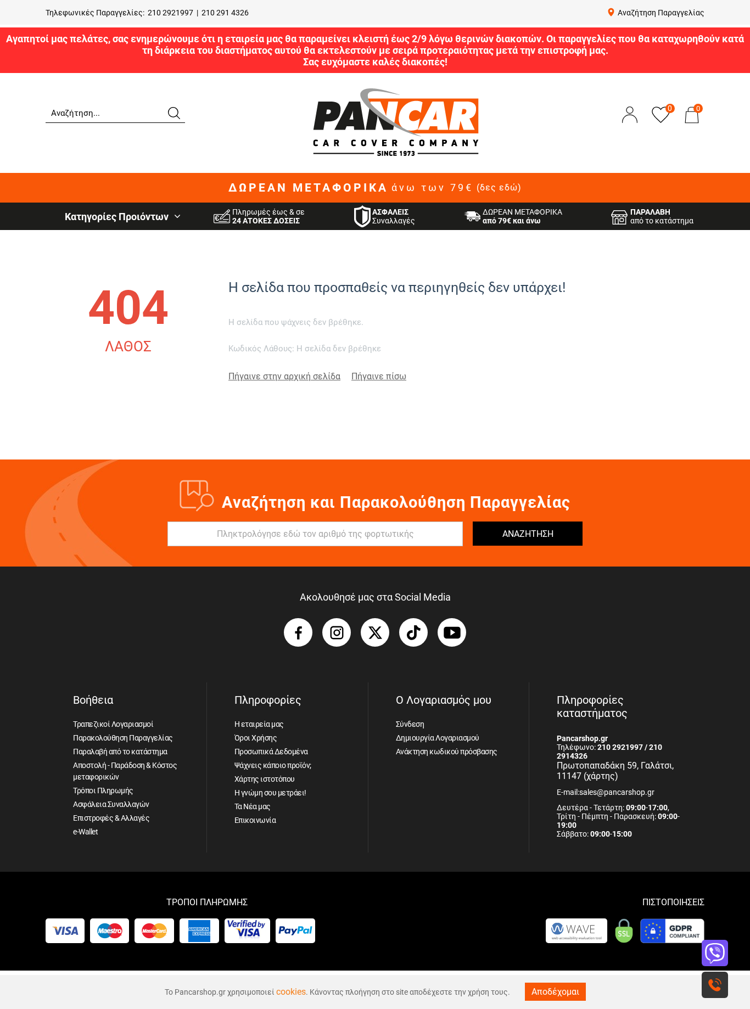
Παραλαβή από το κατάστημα (120, 751)
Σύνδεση (410, 724)
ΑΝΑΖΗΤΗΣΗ (527, 534)
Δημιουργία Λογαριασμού (437, 737)
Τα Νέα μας (252, 806)
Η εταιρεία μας (259, 724)
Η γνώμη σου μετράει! (270, 792)
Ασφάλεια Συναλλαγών (111, 804)
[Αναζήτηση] (173, 112)
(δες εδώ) (499, 187)
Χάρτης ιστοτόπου (264, 779)
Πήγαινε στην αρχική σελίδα (284, 376)
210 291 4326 (225, 12)
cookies (291, 991)
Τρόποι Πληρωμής (103, 790)
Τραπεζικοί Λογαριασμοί (113, 724)
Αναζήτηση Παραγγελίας (661, 12)
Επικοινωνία (255, 820)
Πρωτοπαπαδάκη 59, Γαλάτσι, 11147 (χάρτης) (615, 770)
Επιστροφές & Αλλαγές (111, 818)
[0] (692, 125)
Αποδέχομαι (555, 991)
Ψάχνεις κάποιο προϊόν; (272, 765)
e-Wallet (85, 831)
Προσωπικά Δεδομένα (271, 751)
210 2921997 (170, 12)
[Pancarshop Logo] (396, 121)
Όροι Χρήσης (255, 737)
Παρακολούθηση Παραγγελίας (123, 737)
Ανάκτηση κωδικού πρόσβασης (446, 751)
